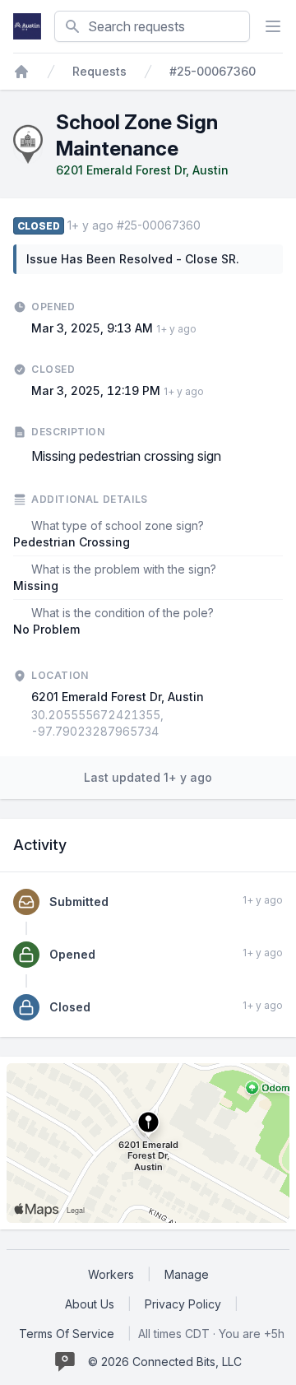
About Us (89, 1304)
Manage (186, 1274)
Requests (99, 71)
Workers (111, 1274)
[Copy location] (279, 723)
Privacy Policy (183, 1304)
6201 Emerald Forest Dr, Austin (142, 170)
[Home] (21, 71)
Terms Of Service (66, 1334)
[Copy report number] (209, 225)
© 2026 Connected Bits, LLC (165, 1362)
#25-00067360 (212, 71)
